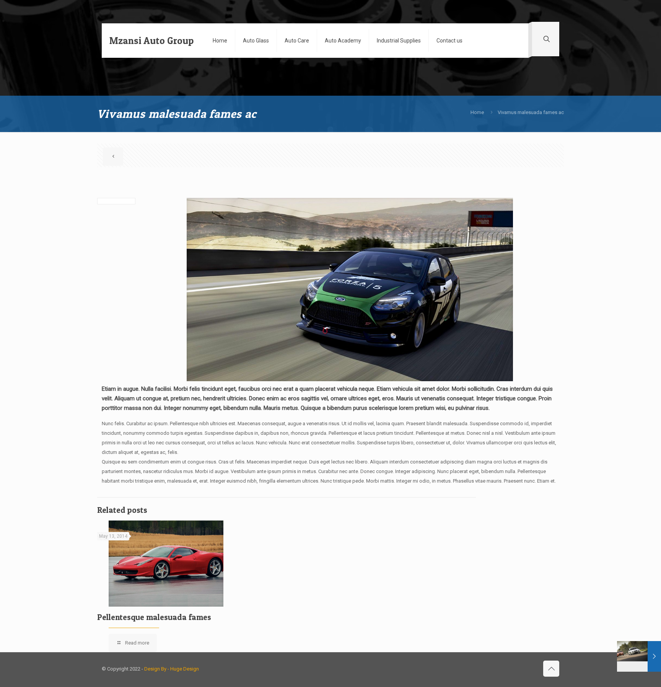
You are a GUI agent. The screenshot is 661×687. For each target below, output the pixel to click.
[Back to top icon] (551, 669)
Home (477, 112)
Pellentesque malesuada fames (154, 617)
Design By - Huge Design (171, 669)
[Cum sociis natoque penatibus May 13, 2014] (639, 656)
